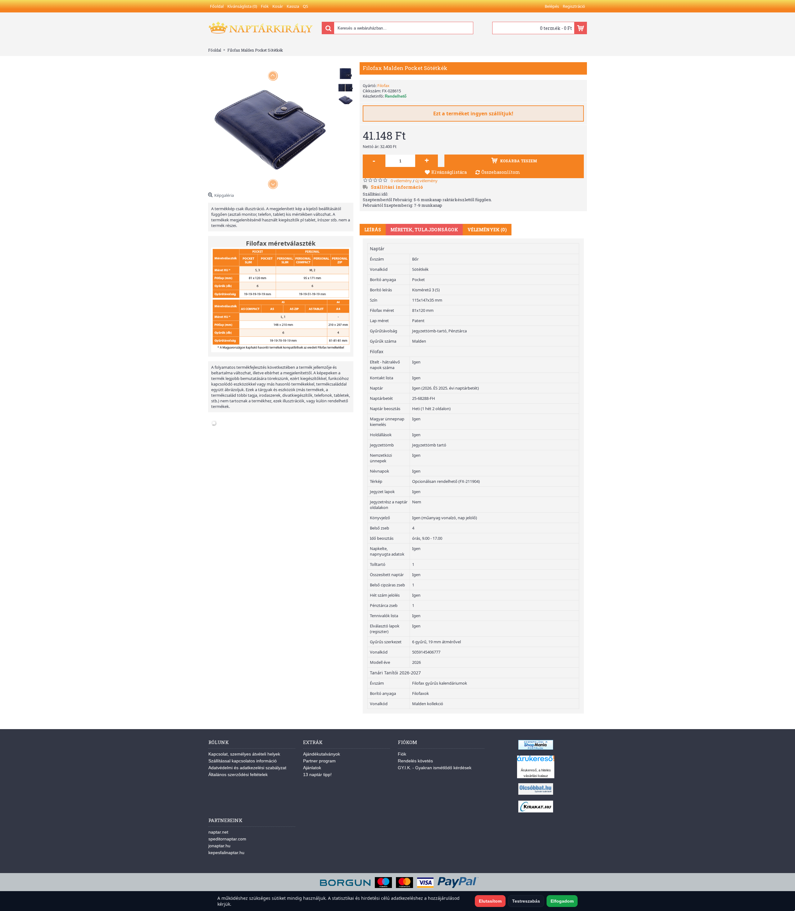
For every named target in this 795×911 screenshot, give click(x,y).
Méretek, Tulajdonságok (424, 230)
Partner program (319, 760)
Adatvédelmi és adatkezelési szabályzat (247, 767)
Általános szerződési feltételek (238, 774)
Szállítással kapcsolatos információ (242, 760)
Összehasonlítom (500, 172)
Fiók (402, 753)
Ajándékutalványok (321, 753)
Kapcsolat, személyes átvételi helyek (244, 753)
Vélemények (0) (487, 230)
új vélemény (426, 180)
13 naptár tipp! (317, 774)
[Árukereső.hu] (535, 761)
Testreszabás (526, 901)
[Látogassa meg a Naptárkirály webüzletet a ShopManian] (535, 748)
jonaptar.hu (219, 845)
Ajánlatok (312, 767)
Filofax (383, 85)
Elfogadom (562, 901)
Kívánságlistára (449, 172)
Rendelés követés (415, 760)
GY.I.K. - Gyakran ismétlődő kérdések (434, 767)
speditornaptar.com (227, 838)
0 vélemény (401, 180)
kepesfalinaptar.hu (226, 852)
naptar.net (218, 832)
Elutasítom (490, 901)
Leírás (372, 230)
